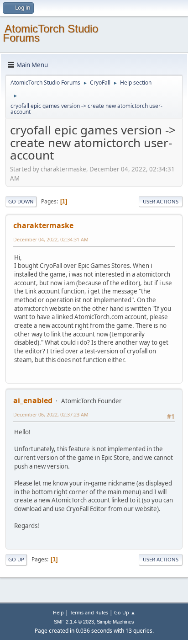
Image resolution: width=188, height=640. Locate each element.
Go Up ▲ (125, 612)
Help (58, 612)
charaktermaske (43, 225)
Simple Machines (115, 621)
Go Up (16, 559)
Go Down (21, 201)
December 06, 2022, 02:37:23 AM (51, 414)
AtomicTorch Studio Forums (50, 33)
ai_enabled (32, 400)
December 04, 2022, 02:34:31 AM (51, 239)
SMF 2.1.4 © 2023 (74, 621)
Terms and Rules (89, 612)
